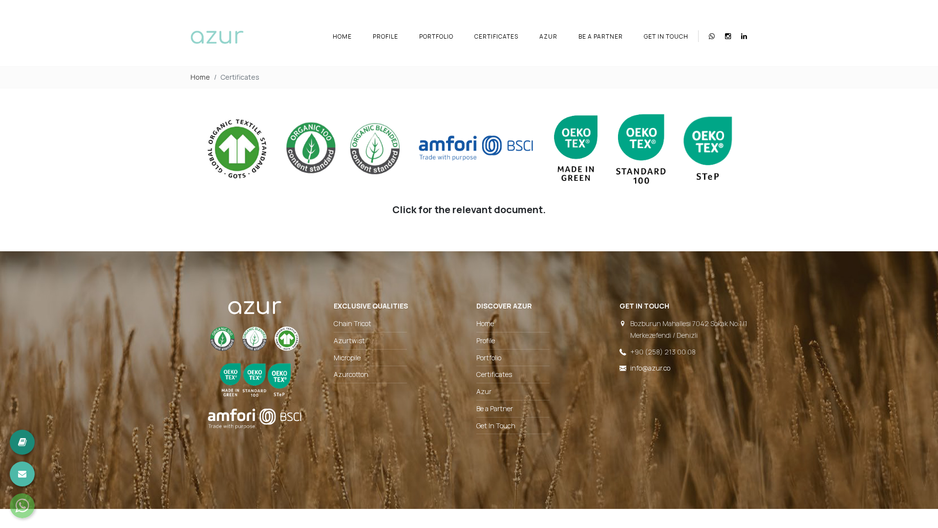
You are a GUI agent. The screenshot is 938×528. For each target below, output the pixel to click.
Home (342, 36)
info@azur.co (650, 368)
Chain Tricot (352, 323)
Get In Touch (666, 36)
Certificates (496, 36)
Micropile (347, 357)
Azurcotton (351, 374)
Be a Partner (600, 36)
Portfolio (436, 36)
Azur (548, 36)
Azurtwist (349, 340)
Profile (385, 36)
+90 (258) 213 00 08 (663, 351)
